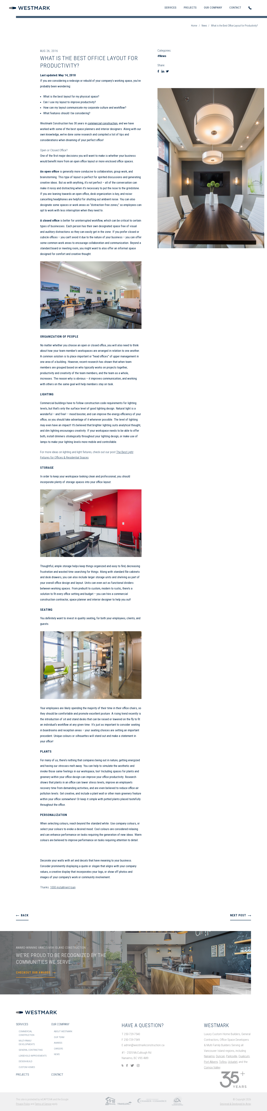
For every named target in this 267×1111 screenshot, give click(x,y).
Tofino (223, 1062)
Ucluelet (232, 1062)
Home (194, 25)
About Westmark (63, 1031)
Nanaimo (209, 1056)
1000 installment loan (63, 887)
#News (161, 56)
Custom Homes (27, 1067)
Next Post (238, 915)
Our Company (213, 7)
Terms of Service (43, 1103)
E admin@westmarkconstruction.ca (143, 1045)
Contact (235, 7)
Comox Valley (212, 1067)
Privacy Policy (23, 1103)
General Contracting (31, 1050)
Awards (58, 1042)
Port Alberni (211, 1062)
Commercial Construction (26, 1033)
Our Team (59, 1037)
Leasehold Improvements (32, 1055)
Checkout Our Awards (33, 972)
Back (25, 915)
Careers (58, 1048)
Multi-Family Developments (27, 1042)
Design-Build (25, 1061)
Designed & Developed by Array (235, 1103)
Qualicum (244, 1056)
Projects (190, 7)
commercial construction (103, 123)
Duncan (220, 1056)
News (204, 25)
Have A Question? (143, 1025)
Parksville (231, 1056)
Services (171, 7)
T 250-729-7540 (131, 1034)
